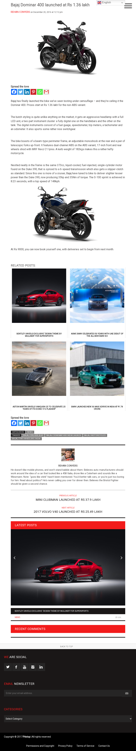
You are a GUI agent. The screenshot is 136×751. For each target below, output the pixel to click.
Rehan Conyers (20, 11)
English (106, 2)
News (30, 432)
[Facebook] (14, 92)
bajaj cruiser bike (33, 435)
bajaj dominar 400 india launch (63, 435)
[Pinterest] (33, 92)
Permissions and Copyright (40, 746)
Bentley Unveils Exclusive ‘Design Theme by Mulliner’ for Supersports (51, 611)
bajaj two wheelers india (26, 439)
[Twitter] (20, 92)
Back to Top (66, 646)
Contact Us (104, 746)
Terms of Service (85, 746)
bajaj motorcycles (95, 435)
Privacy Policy (65, 746)
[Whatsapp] (40, 92)
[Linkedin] (27, 92)
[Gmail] (46, 92)
